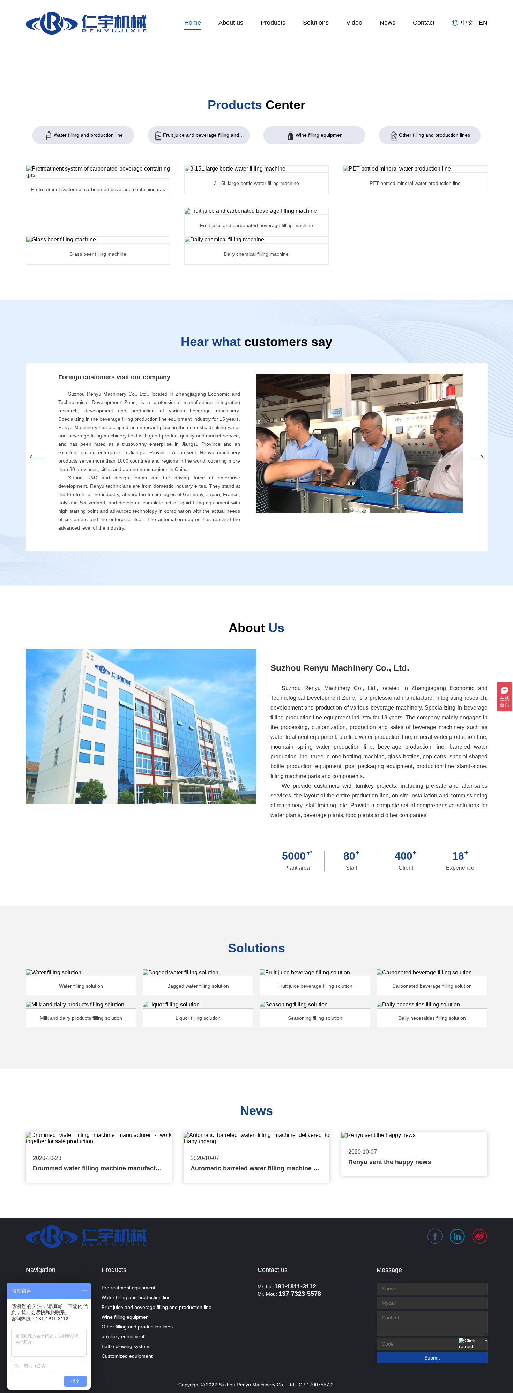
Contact (423, 22)
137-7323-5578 (299, 1293)
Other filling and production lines (434, 135)
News (387, 22)
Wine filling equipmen (319, 135)
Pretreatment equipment (128, 1287)
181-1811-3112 (295, 1286)
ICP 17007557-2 (315, 1384)
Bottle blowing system (125, 1346)
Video (354, 22)
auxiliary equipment (123, 1336)
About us (230, 22)
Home (192, 22)
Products (273, 22)
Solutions (316, 22)
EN (483, 22)
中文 (467, 22)
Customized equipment (127, 1356)
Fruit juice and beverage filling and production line (206, 135)
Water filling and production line (88, 135)
